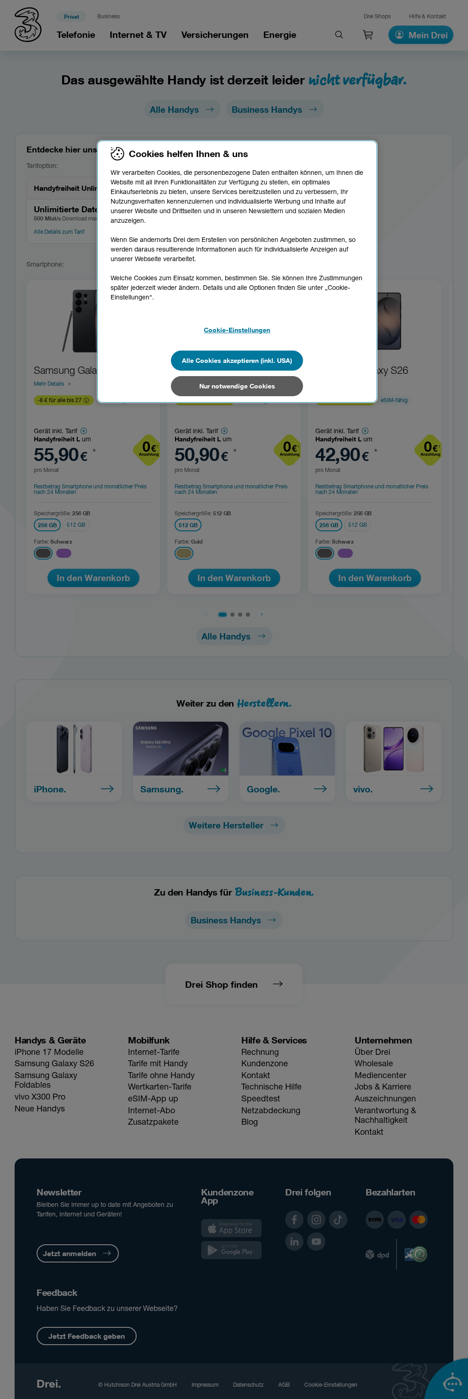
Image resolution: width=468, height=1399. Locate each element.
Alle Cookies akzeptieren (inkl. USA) (237, 360)
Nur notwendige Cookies (237, 386)
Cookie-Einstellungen (237, 330)
